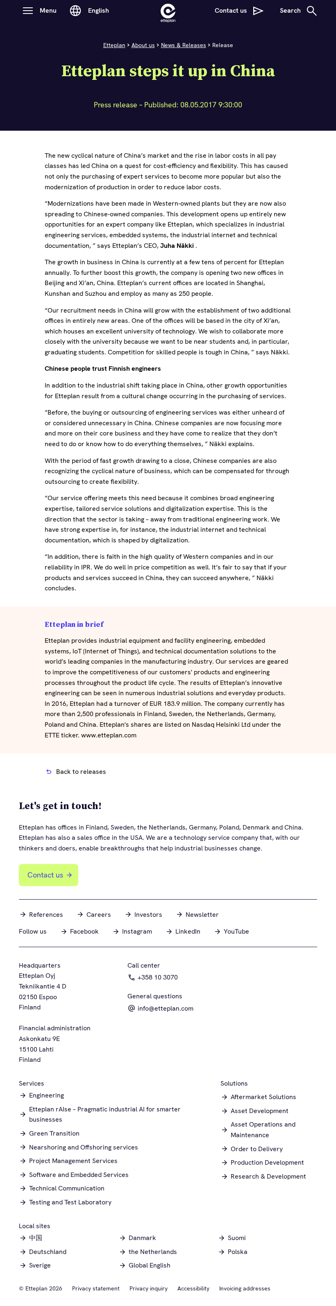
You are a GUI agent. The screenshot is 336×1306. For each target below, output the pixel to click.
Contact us (45, 875)
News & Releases (183, 45)
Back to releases (81, 771)
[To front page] (168, 10)
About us (143, 45)
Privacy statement (96, 1288)
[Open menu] (28, 10)
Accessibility (193, 1288)
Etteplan (114, 45)
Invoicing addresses (244, 1288)
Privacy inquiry (148, 1288)
